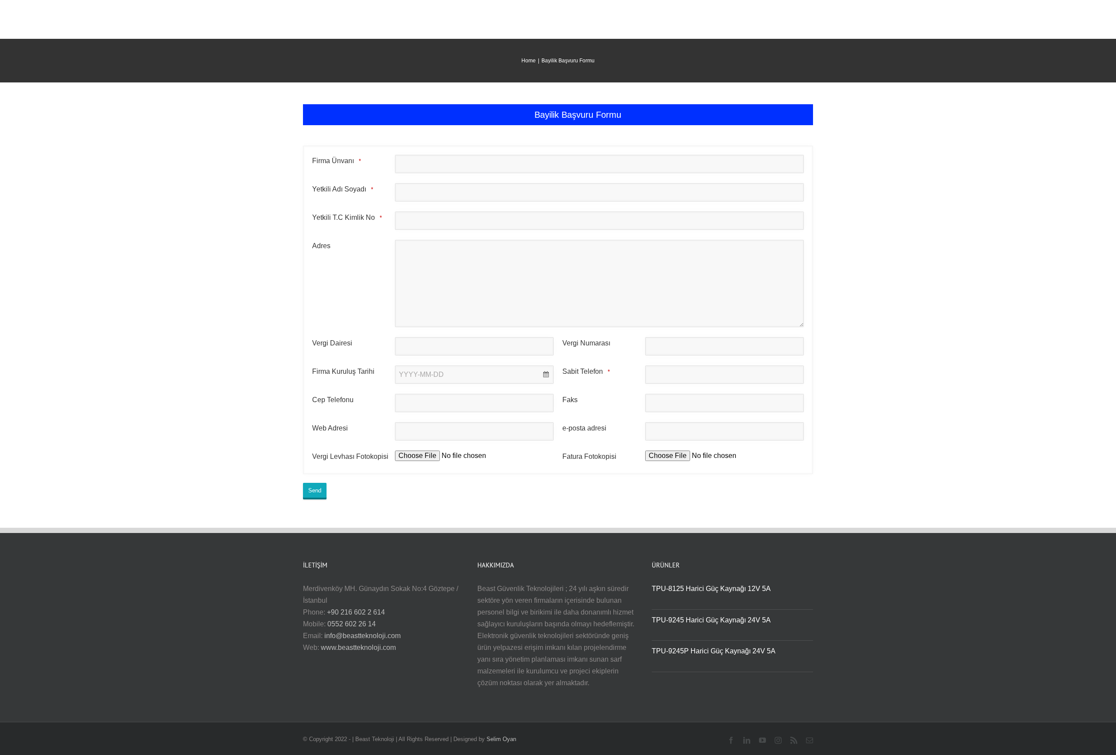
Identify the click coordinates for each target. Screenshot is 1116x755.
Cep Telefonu (333, 399)
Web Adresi (330, 428)
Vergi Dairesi (332, 343)
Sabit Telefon (586, 371)
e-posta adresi (584, 428)
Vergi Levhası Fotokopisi (350, 456)
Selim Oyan (501, 739)
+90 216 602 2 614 (356, 612)
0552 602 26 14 (351, 624)
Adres (321, 245)
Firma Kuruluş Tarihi (343, 371)
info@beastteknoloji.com (362, 635)
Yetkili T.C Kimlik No (347, 217)
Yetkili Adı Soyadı (342, 189)
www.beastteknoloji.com (358, 647)
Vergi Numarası (586, 343)
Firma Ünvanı (336, 160)
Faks (570, 399)
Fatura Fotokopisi (589, 456)
